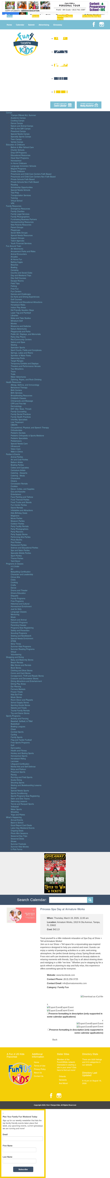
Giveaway (57, 24)
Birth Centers (16, 390)
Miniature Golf (17, 320)
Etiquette (14, 595)
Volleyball (15, 806)
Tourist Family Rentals (20, 710)
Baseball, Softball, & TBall (21, 721)
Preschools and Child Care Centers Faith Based (31, 174)
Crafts (13, 585)
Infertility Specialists (19, 419)
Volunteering (16, 654)
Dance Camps (17, 123)
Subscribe (23, 1169)
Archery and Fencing (19, 718)
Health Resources (13, 382)
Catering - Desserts (19, 473)
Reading (14, 184)
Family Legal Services (20, 214)
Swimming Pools (18, 358)
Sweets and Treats (19, 707)
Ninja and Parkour (18, 769)
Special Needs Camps (20, 134)
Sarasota (63, 1079)
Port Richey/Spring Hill (91, 16)
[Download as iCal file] (92, 996)
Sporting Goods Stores (20, 705)
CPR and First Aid (18, 403)
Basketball (15, 723)
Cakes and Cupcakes (20, 467)
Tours (13, 371)
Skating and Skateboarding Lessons (26, 785)
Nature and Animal (19, 619)
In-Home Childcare (19, 163)
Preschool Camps (18, 131)
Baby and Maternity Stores (22, 659)
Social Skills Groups (19, 232)
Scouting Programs (19, 633)
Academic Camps (18, 118)
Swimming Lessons (19, 801)
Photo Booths (16, 539)
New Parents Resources (21, 224)
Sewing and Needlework (21, 635)
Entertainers (16, 494)
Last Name (7, 1156)
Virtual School (16, 200)
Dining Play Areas (18, 683)
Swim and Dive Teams (20, 798)
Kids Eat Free (16, 694)
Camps (9, 112)
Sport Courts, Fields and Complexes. (26, 350)
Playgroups (15, 230)
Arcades (14, 256)
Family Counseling (18, 411)
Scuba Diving (16, 780)
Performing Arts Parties (20, 537)
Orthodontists (16, 430)
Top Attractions (17, 368)
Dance (13, 587)
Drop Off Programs (19, 152)
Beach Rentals (17, 662)
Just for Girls (16, 609)
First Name (7, 1145)
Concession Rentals (19, 483)
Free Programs (17, 601)
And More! (63, 1083)
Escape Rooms (17, 280)
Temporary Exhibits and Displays (24, 363)
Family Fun (63, 987)
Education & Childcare (15, 144)
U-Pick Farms (16, 849)
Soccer (14, 788)
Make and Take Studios (21, 318)
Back (54, 1040)
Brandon (35, 16)
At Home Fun (16, 259)
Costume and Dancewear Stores (24, 678)
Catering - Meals (18, 475)
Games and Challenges (21, 294)
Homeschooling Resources (22, 222)
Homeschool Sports (19, 756)
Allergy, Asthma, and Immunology (25, 384)
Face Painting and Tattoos (22, 497)
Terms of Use (39, 1065)
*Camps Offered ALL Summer (23, 115)
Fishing (14, 286)
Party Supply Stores (19, 534)
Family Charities (17, 211)
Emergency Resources (20, 208)
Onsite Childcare (18, 171)
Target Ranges (17, 360)
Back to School (17, 822)
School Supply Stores (20, 702)
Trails (13, 374)
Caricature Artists (18, 470)
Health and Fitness (19, 750)
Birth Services (16, 392)
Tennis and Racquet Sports (22, 804)
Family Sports (16, 737)
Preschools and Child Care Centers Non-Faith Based (33, 176)
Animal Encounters (19, 254)
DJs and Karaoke (18, 491)
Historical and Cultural (20, 603)
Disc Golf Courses (18, 278)
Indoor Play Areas (18, 307)
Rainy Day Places (18, 336)
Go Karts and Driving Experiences (25, 296)
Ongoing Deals (17, 830)
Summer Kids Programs (21, 646)
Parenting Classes (18, 625)
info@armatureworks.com (74, 983)
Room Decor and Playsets (22, 699)
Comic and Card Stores (21, 673)
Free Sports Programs (20, 742)
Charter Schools (17, 150)
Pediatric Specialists (19, 438)
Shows (13, 841)
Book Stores (16, 667)
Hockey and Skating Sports (22, 753)
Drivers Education (18, 593)
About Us (38, 1072)
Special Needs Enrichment (22, 638)
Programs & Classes (14, 563)
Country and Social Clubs (21, 272)
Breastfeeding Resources (21, 395)
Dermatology (16, 406)
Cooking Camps (17, 120)
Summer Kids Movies (20, 846)
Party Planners (17, 531)
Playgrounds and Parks (20, 331)
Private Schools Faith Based (23, 179)
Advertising (44, 24)
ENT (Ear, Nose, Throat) (21, 408)
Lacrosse (15, 761)
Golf (12, 745)
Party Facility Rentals (20, 526)
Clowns (14, 481)
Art (12, 569)
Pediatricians (16, 441)
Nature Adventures (19, 328)
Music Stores (16, 697)
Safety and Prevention (20, 630)
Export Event (67, 1007)
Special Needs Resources (22, 235)
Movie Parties (16, 518)
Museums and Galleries (21, 326)
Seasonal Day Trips (19, 836)
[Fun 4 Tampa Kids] (26, 43)
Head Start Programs (20, 158)
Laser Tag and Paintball (21, 312)
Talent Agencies (17, 240)
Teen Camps (16, 139)
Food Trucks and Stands (21, 502)
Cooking (14, 582)
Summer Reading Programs (22, 649)
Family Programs (18, 598)
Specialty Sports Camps (21, 136)
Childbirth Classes (18, 398)
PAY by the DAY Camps (20, 128)
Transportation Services (21, 195)
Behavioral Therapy (19, 387)
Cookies (14, 486)
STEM (13, 641)
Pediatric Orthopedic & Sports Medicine (27, 435)
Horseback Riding (18, 758)
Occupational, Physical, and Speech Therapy (30, 427)
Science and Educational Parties (24, 547)
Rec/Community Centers (21, 339)
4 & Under (15, 566)
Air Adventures (17, 248)
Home (9, 24)
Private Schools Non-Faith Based (25, 182)
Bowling (14, 267)
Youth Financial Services (21, 243)
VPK (12, 203)
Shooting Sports (17, 782)
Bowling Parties (17, 465)
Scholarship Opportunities (22, 187)
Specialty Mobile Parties (21, 553)
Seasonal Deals (17, 838)
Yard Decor (15, 561)
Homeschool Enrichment (21, 606)
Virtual (13, 651)
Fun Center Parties (19, 505)
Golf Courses (16, 299)
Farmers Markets (18, 689)
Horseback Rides (18, 304)
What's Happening (14, 817)
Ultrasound (15, 446)
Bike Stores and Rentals (21, 665)
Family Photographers (20, 216)
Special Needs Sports (20, 790)
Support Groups (17, 238)
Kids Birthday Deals (19, 513)
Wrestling (15, 812)
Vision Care (16, 449)
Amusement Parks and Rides (23, 251)
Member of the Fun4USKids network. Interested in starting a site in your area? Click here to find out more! (66, 1064)
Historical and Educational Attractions (26, 302)
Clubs (13, 579)
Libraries (14, 315)
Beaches (14, 264)
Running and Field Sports (21, 777)
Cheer (13, 729)
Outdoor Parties (17, 523)
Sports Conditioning (19, 793)
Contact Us (38, 1076)
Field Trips (15, 283)
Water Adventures (18, 376)
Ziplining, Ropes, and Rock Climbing (26, 379)
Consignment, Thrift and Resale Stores (27, 675)
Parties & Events (13, 454)
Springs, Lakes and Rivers (22, 352)
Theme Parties (17, 558)
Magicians (15, 515)
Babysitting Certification (21, 571)
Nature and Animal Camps (22, 126)
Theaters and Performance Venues (26, 366)
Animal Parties (17, 457)
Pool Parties (16, 542)
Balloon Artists (17, 462)
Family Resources (13, 206)
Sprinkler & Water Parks (21, 355)
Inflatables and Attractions (22, 510)
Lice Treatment (17, 422)
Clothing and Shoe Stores (21, 670)
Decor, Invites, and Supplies (22, 489)
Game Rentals (17, 507)
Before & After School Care (22, 147)
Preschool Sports (18, 772)
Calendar (20, 24)
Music (13, 617)
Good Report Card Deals (21, 825)
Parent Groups (17, 227)
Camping (14, 270)
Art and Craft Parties (19, 459)
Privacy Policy (40, 1069)
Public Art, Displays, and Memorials (26, 334)
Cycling (14, 734)
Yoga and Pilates (18, 814)
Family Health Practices (21, 416)
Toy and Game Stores (20, 713)
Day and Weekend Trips (21, 275)
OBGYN (14, 424)
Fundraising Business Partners (24, 219)
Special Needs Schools (20, 190)
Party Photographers (19, 529)
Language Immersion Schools (23, 166)
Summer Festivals (18, 844)
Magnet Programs (18, 168)
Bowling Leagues (18, 726)
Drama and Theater (19, 590)
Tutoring (14, 198)
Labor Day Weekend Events (22, 828)
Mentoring (15, 614)
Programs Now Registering (22, 627)
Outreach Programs (19, 622)
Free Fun (15, 288)
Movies (14, 323)
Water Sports (16, 809)
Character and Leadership (22, 574)
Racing (14, 774)
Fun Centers (16, 291)
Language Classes (19, 611)
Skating (14, 344)
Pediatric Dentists (18, 433)
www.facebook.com (65, 975)
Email (5, 1134)
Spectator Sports (18, 347)
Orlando (62, 1076)
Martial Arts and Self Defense (23, 766)
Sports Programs (13, 715)
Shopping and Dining (15, 657)
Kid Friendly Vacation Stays (22, 310)
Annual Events (17, 820)
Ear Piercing (16, 686)
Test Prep (15, 192)
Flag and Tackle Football (21, 739)
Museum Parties (18, 521)
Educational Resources (20, 155)
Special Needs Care (19, 443)
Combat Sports (17, 731)
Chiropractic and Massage (22, 400)
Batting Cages (17, 262)
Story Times (16, 643)
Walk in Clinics (17, 451)
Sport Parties (16, 555)
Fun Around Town (13, 246)
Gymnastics (16, 747)
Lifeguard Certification (20, 764)
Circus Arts (15, 577)
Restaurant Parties (19, 545)
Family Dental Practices (21, 414)
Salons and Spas (18, 342)
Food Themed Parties (20, 499)
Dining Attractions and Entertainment (26, 681)
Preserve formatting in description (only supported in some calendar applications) (74, 1015)
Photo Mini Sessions (19, 833)
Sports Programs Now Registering (25, 796)
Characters (15, 478)
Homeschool (16, 160)
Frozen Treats (17, 691)
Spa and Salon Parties (20, 550)
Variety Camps (17, 142)
